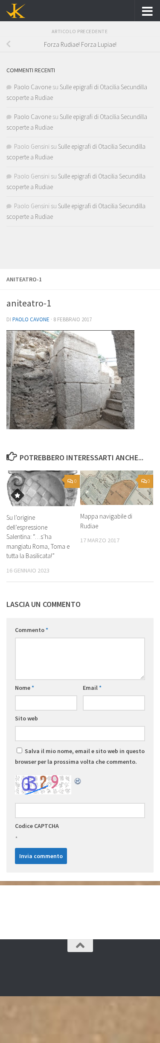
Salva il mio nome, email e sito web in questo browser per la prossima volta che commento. (80, 756)
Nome (24, 688)
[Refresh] (78, 780)
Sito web (26, 718)
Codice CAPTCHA (37, 826)
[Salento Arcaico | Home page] (19, 10)
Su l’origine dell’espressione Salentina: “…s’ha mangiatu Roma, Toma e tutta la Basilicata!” (38, 536)
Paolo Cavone (30, 319)
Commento (31, 630)
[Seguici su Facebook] (80, 973)
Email (92, 688)
